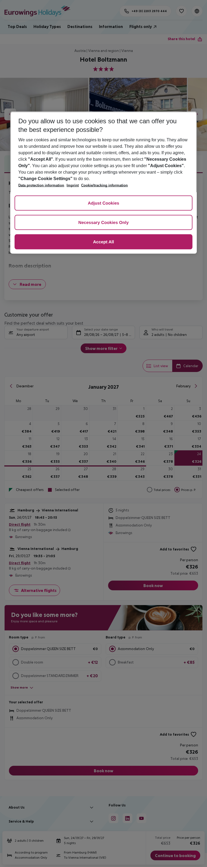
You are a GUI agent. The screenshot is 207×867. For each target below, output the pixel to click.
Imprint (73, 186)
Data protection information (41, 186)
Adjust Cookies (103, 203)
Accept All (103, 242)
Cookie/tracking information (104, 186)
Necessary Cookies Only (103, 223)
